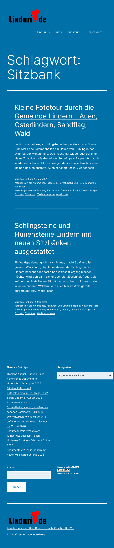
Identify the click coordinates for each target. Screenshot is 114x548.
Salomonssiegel (89, 190)
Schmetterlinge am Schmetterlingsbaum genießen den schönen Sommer (27, 407)
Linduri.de (75, 309)
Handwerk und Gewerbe (59, 305)
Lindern (65, 309)
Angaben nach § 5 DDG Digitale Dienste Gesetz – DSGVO (40, 528)
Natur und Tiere (75, 182)
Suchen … (13, 467)
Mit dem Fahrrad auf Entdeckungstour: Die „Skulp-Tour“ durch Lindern (27, 393)
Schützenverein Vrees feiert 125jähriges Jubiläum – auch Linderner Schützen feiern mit (24, 435)
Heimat (62, 182)
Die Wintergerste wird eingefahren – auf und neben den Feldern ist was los (28, 421)
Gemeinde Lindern (70, 190)
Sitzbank (19, 194)
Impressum (95, 32)
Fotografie (51, 182)
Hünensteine (53, 309)
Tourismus (72, 32)
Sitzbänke (30, 313)
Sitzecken (30, 194)
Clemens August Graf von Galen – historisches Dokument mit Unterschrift (26, 379)
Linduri (41, 32)
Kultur (58, 32)
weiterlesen (86, 168)
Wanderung (62, 194)
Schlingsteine (89, 309)
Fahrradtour (53, 190)
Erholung (41, 190)
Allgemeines (39, 182)
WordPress (39, 534)
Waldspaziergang (46, 194)
